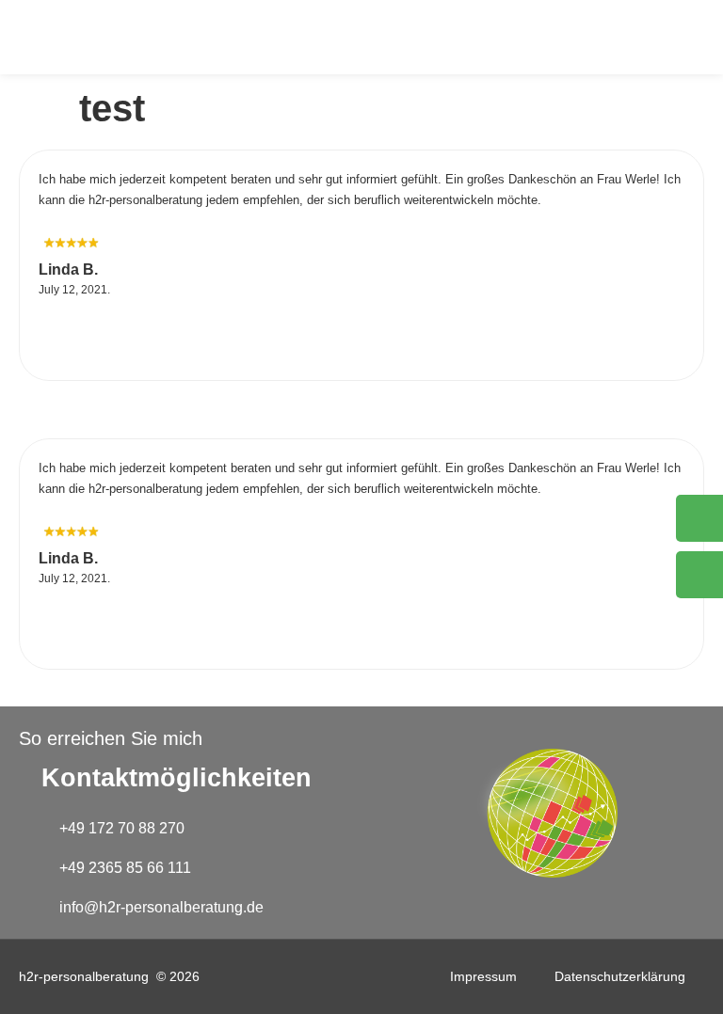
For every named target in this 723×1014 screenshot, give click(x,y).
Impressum (483, 976)
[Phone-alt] (699, 518)
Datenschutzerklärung (619, 976)
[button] (677, 37)
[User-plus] (699, 574)
